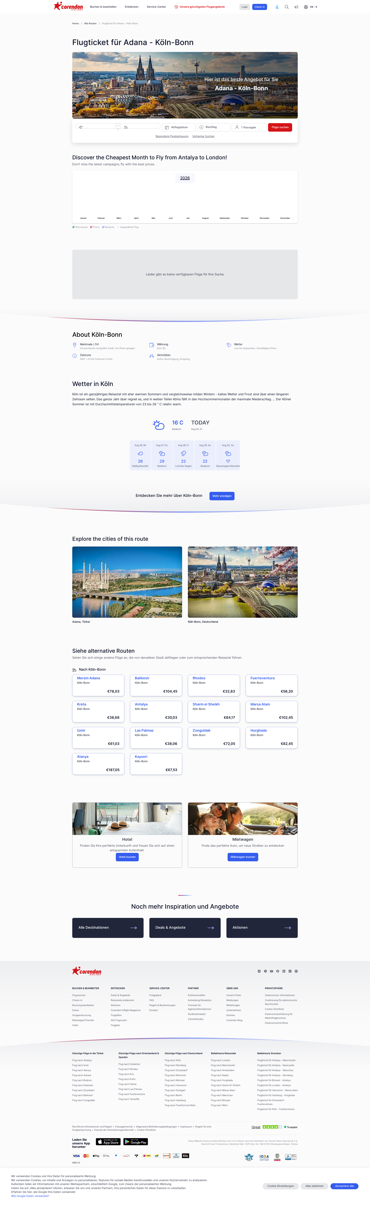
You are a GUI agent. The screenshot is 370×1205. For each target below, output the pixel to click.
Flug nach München (175, 1075)
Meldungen (232, 1000)
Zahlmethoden (196, 1019)
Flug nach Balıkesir (82, 1095)
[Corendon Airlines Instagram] (259, 971)
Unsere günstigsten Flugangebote (202, 7)
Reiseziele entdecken (122, 1000)
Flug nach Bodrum (82, 1080)
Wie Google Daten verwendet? (30, 1196)
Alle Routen (90, 23)
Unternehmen (233, 1010)
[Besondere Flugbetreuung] (277, 7)
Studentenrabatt (196, 1014)
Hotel (75, 1025)
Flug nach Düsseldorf (176, 1070)
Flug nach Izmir (80, 1065)
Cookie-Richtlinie (274, 1009)
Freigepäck (155, 995)
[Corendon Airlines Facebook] (277, 971)
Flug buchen (79, 995)
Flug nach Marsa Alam (223, 1090)
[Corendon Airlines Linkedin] (283, 971)
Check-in (260, 7)
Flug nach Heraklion (129, 1064)
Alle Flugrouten (119, 1020)
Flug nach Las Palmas (130, 1089)
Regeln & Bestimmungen (162, 1005)
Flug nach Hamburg (175, 1100)
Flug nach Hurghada (222, 1080)
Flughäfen (116, 1015)
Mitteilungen (233, 1005)
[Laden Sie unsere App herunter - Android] (135, 1141)
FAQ (151, 1000)
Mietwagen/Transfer (83, 1020)
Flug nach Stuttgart (175, 1090)
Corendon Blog (234, 1020)
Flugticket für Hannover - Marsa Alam (277, 1090)
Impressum (186, 1127)
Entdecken (131, 7)
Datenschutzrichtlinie (276, 1023)
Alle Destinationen (93, 927)
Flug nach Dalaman (82, 1085)
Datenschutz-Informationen (280, 995)
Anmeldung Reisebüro (199, 1000)
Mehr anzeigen (222, 496)
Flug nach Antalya (82, 1060)
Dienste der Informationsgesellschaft (114, 1130)
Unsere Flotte (233, 995)
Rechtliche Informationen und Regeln (92, 1127)
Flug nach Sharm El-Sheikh (225, 1085)
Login (245, 7)
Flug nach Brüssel (220, 1100)
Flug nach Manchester (223, 1065)
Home (75, 23)
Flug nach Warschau (222, 1095)
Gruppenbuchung (81, 1015)
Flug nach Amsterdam (222, 1070)
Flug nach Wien (219, 1105)
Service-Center (156, 7)
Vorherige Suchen (203, 136)
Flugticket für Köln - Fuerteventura (275, 1109)
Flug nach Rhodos (128, 1069)
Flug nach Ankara (81, 1075)
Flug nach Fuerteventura (132, 1094)
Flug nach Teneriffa (129, 1099)
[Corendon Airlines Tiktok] (290, 971)
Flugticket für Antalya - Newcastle (275, 1065)
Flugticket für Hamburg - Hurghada (276, 1095)
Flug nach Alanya (81, 1070)
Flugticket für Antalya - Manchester (276, 1060)
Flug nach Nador (220, 1075)
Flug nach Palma (127, 1084)
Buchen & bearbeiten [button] (103, 7)
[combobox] (100, 125)
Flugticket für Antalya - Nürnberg (275, 1075)
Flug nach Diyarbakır (83, 1090)
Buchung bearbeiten (83, 1005)
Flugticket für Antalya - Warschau (275, 1070)
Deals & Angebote (171, 927)
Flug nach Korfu (127, 1079)
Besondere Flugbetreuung (172, 136)
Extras (75, 1010)
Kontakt (153, 1010)
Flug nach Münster (175, 1080)
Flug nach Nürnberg (175, 1065)
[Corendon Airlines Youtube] (271, 971)
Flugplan (115, 1025)
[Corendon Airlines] (68, 6)
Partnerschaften (196, 995)
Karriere (230, 1015)
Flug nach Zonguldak (83, 1100)
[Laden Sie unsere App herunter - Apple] (108, 1141)
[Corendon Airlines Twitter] (265, 971)
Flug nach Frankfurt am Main (180, 1105)
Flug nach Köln (173, 1060)
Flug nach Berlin (173, 1095)
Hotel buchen (127, 857)
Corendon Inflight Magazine (126, 1010)
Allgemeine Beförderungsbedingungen (156, 1127)
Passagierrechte (124, 1127)
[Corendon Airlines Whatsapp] (296, 971)
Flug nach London (220, 1060)
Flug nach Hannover (176, 1085)
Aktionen (240, 927)
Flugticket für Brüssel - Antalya (274, 1080)
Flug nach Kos (126, 1074)
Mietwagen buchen (243, 857)
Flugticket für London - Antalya (274, 1085)
